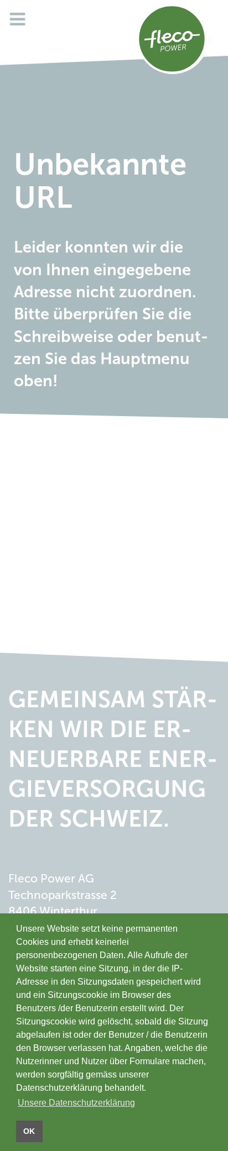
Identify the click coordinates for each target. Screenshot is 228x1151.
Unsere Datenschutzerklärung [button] (76, 1102)
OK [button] (29, 1131)
